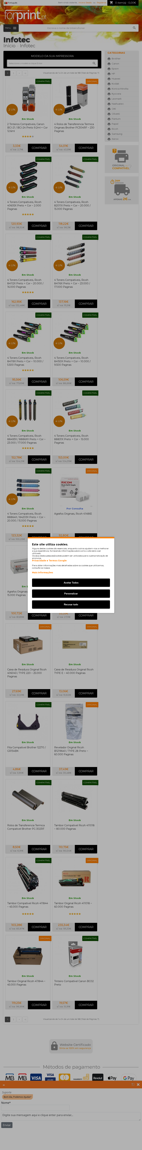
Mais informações (42, 572)
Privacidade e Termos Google (49, 560)
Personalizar (71, 593)
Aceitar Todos (71, 582)
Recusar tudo (71, 604)
